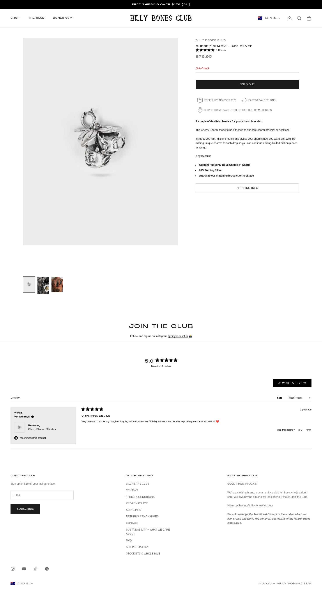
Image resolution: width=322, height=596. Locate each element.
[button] (247, 50)
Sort (280, 397)
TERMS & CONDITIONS (140, 496)
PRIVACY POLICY (137, 503)
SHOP (15, 17)
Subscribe (25, 508)
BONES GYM (63, 17)
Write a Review (296, 384)
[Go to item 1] (29, 284)
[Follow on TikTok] (35, 569)
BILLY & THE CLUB (137, 483)
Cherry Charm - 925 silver (42, 429)
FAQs (129, 540)
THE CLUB (36, 17)
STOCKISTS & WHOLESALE (143, 553)
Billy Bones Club (211, 40)
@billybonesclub (178, 336)
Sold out (247, 84)
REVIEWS (132, 490)
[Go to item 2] (43, 285)
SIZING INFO (133, 509)
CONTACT (132, 523)
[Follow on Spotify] (47, 569)
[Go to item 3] (57, 284)
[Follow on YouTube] (24, 569)
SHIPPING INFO (247, 188)
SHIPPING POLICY (137, 547)
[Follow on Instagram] (13, 569)
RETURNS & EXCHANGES (142, 516)
